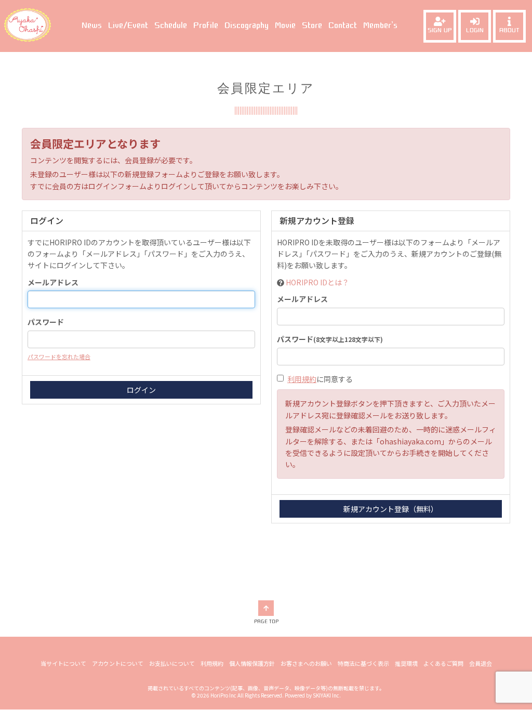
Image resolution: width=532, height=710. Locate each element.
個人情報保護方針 (252, 663)
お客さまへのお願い (306, 663)
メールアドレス (53, 282)
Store (312, 25)
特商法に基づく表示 (363, 663)
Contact (342, 25)
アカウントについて (117, 663)
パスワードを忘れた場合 (59, 356)
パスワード (46, 322)
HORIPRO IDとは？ (317, 282)
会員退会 (480, 663)
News (92, 25)
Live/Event (128, 25)
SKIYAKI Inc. (327, 695)
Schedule (170, 25)
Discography (246, 25)
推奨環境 (406, 663)
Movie (285, 25)
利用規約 (301, 379)
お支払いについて (172, 663)
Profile (205, 25)
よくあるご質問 (443, 663)
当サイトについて (63, 663)
